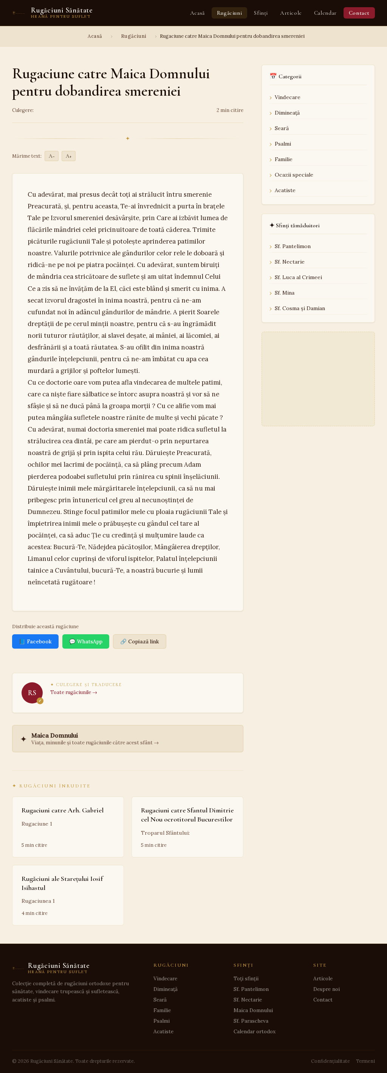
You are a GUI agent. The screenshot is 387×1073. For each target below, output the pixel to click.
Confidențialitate (330, 1061)
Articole (291, 12)
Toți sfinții (246, 978)
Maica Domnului (253, 1010)
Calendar (325, 12)
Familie (284, 159)
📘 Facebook (35, 641)
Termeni (365, 1061)
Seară (282, 128)
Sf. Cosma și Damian (300, 308)
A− (51, 156)
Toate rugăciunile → (73, 692)
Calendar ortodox (255, 1031)
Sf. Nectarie (290, 261)
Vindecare (287, 97)
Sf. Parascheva (251, 1020)
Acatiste (285, 190)
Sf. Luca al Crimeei (298, 277)
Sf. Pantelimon (293, 246)
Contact (359, 12)
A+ (68, 156)
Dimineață (287, 112)
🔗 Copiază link (139, 641)
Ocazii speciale (294, 174)
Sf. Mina (284, 292)
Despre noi (326, 989)
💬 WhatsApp (85, 641)
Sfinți (261, 12)
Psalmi (283, 143)
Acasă (197, 12)
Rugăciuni (229, 12)
